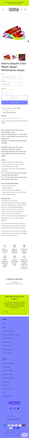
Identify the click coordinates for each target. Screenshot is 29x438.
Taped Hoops (7, 367)
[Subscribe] (24, 312)
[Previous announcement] (3, 3)
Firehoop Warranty (8, 349)
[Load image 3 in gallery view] (22, 57)
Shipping (9, 118)
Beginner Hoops (7, 370)
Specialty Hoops (7, 374)
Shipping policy (9, 435)
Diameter (3, 81)
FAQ (4, 323)
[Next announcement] (26, 3)
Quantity (3, 88)
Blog (4, 327)
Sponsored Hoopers (8, 331)
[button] (3, 9)
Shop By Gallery (7, 396)
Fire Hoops (6, 381)
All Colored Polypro (8, 363)
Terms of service (21, 432)
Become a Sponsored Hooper (11, 334)
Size (2, 74)
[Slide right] (27, 57)
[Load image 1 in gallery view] (7, 57)
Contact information (20, 435)
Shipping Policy (7, 342)
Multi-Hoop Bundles (8, 378)
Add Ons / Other (8, 389)
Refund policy (12, 432)
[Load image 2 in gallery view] (14, 57)
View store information (9, 112)
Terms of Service (8, 353)
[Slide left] (1, 57)
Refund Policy (7, 345)
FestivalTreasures (13, 430)
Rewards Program (8, 338)
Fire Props (6, 385)
